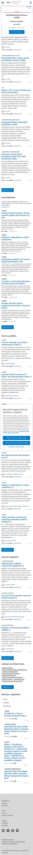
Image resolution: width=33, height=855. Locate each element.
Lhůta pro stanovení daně (9, 672)
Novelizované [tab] (7, 706)
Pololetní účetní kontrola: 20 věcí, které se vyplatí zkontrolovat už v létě (15, 215)
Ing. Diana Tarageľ (9, 584)
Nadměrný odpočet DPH (9, 675)
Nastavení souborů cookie (9, 844)
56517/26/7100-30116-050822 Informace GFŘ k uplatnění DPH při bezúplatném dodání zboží (16, 774)
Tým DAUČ (7, 47)
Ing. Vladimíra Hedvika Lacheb (13, 474)
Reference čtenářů (7, 815)
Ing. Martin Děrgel (9, 363)
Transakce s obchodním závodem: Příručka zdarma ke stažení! (15, 282)
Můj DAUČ (4, 805)
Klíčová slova (6, 801)
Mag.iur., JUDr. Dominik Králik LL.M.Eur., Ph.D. (17, 506)
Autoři (3, 811)
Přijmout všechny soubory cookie (16, 438)
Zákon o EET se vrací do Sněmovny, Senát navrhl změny (16, 91)
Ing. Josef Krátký (9, 649)
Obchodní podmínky (7, 840)
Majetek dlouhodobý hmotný (10, 673)
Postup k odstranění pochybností (12, 677)
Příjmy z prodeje (7, 679)
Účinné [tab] (5, 699)
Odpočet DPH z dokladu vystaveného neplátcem (11, 564)
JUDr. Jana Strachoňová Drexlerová (14, 617)
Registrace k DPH (19, 679)
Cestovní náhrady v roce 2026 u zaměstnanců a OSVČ (14, 343)
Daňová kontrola (7, 668)
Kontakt (4, 821)
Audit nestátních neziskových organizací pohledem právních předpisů (14, 519)
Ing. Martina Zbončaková (11, 395)
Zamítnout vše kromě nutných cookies (16, 443)
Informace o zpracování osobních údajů (13, 842)
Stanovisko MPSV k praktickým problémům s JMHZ (14, 123)
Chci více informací (17, 32)
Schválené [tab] (6, 702)
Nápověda (5, 825)
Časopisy (4, 803)
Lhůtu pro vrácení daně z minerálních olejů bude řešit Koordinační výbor (13, 156)
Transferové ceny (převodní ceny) (12, 681)
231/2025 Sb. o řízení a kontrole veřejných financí (15, 714)
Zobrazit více (6, 190)
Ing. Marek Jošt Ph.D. (10, 540)
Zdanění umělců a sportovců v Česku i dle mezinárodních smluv (15, 375)
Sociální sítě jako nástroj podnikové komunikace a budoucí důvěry (15, 305)
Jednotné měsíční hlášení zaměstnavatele (14, 670)
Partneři (4, 813)
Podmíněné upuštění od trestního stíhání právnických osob (15, 260)
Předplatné (5, 823)
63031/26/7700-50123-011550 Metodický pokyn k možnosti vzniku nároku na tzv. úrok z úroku (16, 730)
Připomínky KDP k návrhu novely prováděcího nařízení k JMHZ (15, 59)
